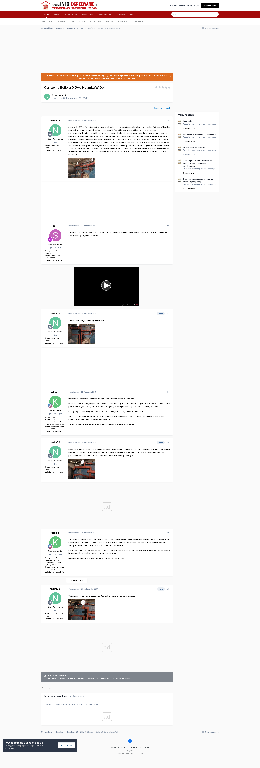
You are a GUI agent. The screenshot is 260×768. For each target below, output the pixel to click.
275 (54, 247)
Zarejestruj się (210, 5)
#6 (168, 533)
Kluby (56, 14)
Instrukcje (187, 121)
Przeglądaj (121, 14)
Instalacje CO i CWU (79, 98)
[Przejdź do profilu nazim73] (47, 97)
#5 (168, 442)
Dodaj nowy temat (162, 108)
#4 (168, 392)
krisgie (55, 392)
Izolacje (82, 21)
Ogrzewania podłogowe (207, 124)
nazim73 (61, 95)
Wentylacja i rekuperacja (116, 21)
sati (55, 225)
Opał (72, 21)
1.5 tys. (54, 414)
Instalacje (61, 21)
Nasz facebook (105, 14)
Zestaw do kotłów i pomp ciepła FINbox (200, 134)
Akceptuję (67, 745)
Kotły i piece (47, 21)
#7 (168, 589)
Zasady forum (88, 14)
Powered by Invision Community (130, 753)
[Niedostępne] (81, 168)
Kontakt (134, 747)
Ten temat (205, 14)
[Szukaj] (216, 14)
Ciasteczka (145, 747)
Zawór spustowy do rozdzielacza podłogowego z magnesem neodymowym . (197, 163)
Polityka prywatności (119, 747)
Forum (46, 14)
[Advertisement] (129, 52)
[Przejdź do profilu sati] (55, 235)
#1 (168, 120)
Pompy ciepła (95, 21)
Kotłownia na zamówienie (194, 147)
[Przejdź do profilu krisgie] (55, 402)
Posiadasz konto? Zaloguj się (183, 5)
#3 (168, 313)
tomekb (191, 124)
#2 (168, 226)
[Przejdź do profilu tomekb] (179, 122)
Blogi (132, 14)
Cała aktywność (70, 14)
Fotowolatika (137, 21)
